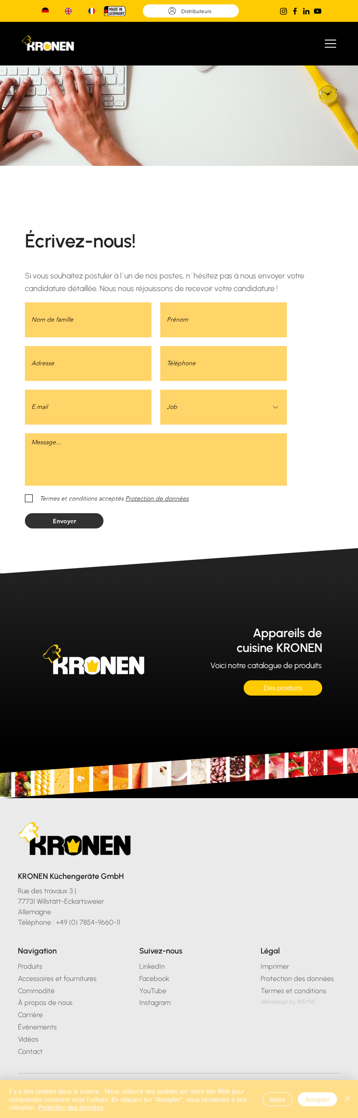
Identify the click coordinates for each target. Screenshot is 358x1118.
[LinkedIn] (306, 11)
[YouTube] (317, 11)
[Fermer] (347, 1099)
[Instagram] (283, 11)
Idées (277, 1099)
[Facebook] (294, 11)
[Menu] (331, 43)
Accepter (317, 1099)
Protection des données (70, 1107)
